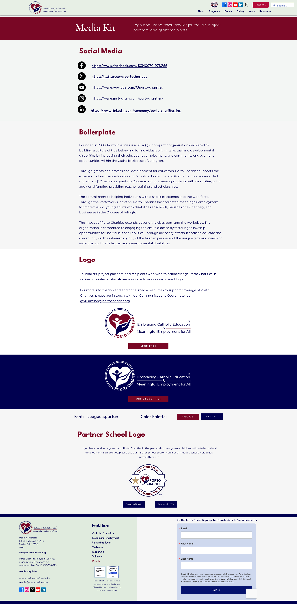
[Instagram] (230, 4)
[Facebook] (224, 4)
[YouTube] (82, 87)
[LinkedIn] (240, 4)
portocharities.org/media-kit (34, 578)
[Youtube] (235, 4)
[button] (201, 11)
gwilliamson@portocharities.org (105, 301)
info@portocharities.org (32, 552)
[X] (246, 4)
